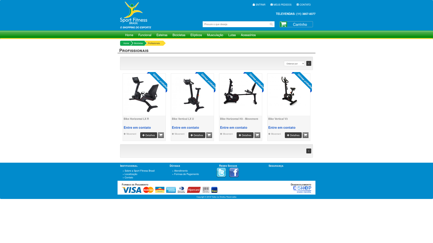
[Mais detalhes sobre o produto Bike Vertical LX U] (192, 95)
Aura (159, 190)
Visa (131, 190)
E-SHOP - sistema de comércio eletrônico (302, 189)
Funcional (144, 35)
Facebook (234, 172)
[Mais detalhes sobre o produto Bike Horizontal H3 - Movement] (240, 90)
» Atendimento (180, 170)
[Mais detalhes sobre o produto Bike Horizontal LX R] (144, 95)
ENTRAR (260, 4)
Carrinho (300, 24)
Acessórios (248, 35)
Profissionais (154, 43)
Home (129, 35)
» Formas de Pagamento (185, 174)
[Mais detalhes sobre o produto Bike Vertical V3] (288, 90)
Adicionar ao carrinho (161, 135)
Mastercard (148, 190)
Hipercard (194, 190)
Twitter (221, 172)
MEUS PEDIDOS (282, 4)
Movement (131, 133)
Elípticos (196, 35)
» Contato (128, 177)
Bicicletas (179, 35)
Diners (181, 190)
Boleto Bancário (206, 190)
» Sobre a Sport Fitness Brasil (139, 170)
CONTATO (305, 4)
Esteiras (161, 35)
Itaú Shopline (214, 190)
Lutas (232, 35)
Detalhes (150, 135)
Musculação (215, 35)
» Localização (130, 174)
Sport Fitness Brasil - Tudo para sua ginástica (133, 15)
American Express (171, 190)
